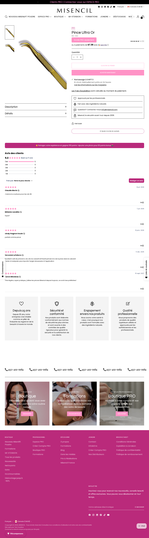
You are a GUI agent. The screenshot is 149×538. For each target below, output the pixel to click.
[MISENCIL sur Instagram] (102, 7)
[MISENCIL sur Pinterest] (108, 7)
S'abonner (139, 507)
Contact (92, 441)
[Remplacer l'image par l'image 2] (9, 48)
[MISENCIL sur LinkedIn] (105, 7)
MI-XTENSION (11, 453)
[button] (108, 45)
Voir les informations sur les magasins (90, 85)
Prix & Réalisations (69, 458)
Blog (62, 450)
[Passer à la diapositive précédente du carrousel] (137, 354)
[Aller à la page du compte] (138, 16)
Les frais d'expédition (81, 91)
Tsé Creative (19, 527)
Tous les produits (12, 457)
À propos (65, 441)
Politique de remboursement (129, 454)
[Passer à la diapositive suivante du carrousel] (142, 354)
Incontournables (12, 474)
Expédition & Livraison (126, 446)
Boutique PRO (39, 450)
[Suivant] (111, 2)
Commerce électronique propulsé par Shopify (22, 529)
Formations (10, 448)
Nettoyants (10, 465)
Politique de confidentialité (128, 450)
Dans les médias (68, 454)
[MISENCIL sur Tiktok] (111, 7)
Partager (78, 124)
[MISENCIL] (74, 10)
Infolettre (92, 446)
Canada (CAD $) (136, 7)
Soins (7, 469)
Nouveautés (10, 461)
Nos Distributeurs (96, 454)
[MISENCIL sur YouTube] (114, 7)
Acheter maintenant (108, 73)
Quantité (76, 52)
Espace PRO (38, 441)
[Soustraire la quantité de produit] (74, 57)
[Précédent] (38, 2)
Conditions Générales (126, 441)
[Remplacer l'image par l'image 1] (9, 32)
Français (120, 7)
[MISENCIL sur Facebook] (99, 7)
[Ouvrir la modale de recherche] (6, 16)
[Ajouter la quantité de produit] (81, 57)
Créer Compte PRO (42, 446)
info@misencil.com (109, 109)
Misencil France (68, 462)
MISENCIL (22, 525)
